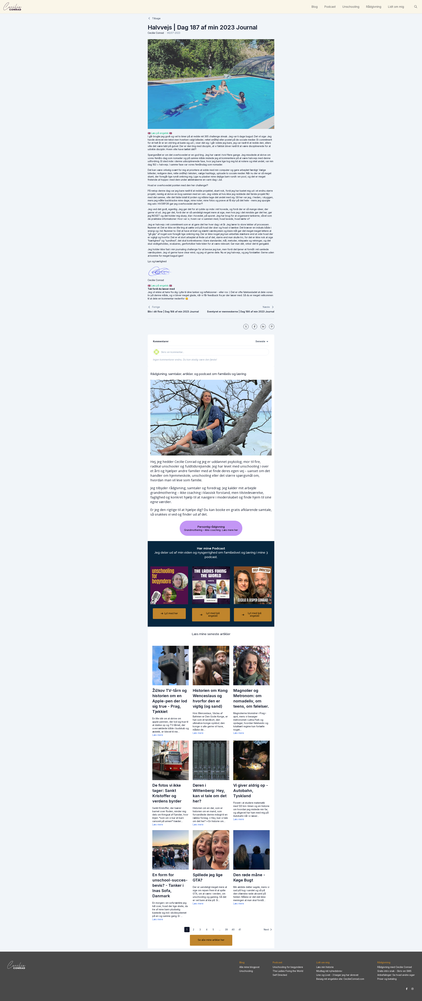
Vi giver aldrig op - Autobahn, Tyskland (250, 790)
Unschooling (246, 971)
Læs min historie (325, 967)
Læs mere (157, 735)
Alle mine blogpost (249, 967)
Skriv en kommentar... (172, 352)
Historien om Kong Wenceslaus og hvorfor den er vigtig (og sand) (210, 698)
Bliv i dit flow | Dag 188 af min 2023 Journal (173, 311)
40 (233, 929)
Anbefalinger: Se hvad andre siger (396, 975)
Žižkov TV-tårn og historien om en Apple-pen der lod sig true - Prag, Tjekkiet (169, 701)
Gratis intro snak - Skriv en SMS (394, 971)
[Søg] (416, 7)
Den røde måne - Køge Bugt (249, 877)
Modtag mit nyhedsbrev (329, 971)
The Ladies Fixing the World (288, 971)
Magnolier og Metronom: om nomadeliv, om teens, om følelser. (251, 698)
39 (226, 929)
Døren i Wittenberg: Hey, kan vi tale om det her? (209, 793)
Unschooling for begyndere (288, 967)
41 (240, 929)
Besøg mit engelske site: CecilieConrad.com (340, 978)
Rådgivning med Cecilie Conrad (394, 967)
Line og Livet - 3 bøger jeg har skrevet (337, 975)
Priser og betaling (387, 978)
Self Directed (280, 975)
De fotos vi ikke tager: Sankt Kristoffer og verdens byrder (166, 793)
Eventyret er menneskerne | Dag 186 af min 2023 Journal (240, 311)
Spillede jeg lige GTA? (208, 877)
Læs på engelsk (159, 133)
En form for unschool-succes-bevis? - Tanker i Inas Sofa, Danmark (170, 885)
